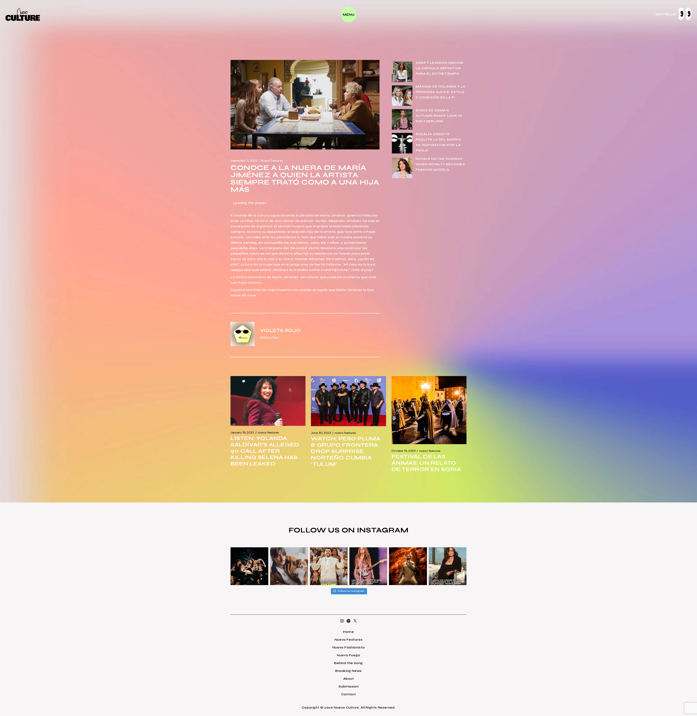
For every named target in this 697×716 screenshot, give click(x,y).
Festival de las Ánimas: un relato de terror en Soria (426, 462)
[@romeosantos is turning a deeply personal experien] (408, 566)
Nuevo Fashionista (348, 647)
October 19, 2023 (404, 451)
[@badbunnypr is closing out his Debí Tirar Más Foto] (329, 566)
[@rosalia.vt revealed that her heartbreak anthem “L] (249, 566)
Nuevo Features (272, 161)
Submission (349, 686)
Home (348, 632)
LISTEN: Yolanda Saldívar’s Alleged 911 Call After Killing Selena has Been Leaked (265, 451)
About (348, 679)
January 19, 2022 (242, 432)
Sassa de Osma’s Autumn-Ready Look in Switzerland (439, 115)
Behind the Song (348, 663)
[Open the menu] (348, 14)
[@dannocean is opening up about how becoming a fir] (289, 566)
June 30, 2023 (321, 433)
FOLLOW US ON (323, 530)
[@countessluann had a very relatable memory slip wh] (447, 566)
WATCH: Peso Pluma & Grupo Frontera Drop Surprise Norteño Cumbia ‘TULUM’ (345, 451)
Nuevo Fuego (348, 655)
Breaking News (348, 671)
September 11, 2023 (244, 161)
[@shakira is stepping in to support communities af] (368, 566)
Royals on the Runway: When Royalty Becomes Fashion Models (440, 164)
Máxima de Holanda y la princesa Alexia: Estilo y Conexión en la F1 (440, 91)
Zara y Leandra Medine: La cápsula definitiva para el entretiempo (440, 68)
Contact (348, 694)
